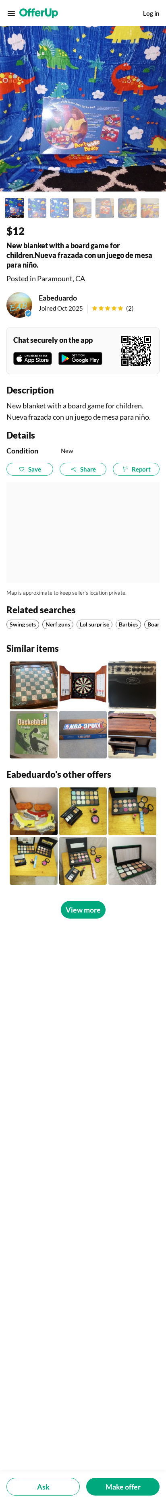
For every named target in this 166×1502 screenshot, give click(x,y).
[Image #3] (59, 208)
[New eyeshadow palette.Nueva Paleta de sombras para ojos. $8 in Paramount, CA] (132, 861)
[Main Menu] (11, 13)
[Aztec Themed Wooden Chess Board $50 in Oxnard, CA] (34, 685)
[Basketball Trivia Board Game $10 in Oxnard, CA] (34, 735)
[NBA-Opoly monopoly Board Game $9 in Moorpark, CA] (83, 735)
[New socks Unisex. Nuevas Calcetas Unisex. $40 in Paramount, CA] (34, 811)
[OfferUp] (38, 13)
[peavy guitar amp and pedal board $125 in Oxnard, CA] (132, 685)
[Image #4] (82, 208)
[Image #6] (127, 208)
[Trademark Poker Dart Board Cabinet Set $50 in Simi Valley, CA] (83, 685)
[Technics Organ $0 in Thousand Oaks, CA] (132, 735)
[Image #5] (104, 208)
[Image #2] (37, 208)
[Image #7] (150, 208)
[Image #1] (14, 208)
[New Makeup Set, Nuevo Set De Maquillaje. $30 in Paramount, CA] (83, 861)
